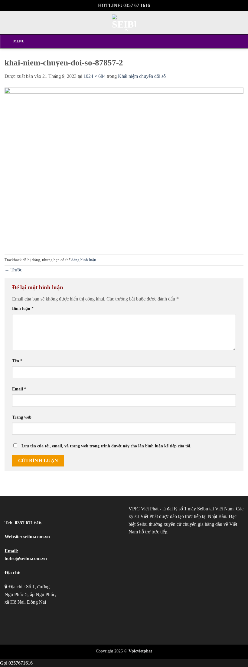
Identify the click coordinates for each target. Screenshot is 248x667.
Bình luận (23, 308)
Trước (13, 269)
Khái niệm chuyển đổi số (142, 76)
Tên (17, 360)
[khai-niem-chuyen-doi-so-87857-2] (124, 166)
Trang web (21, 417)
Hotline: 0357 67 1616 (124, 5)
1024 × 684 (94, 76)
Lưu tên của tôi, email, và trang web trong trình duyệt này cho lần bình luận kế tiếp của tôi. (106, 445)
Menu (18, 41)
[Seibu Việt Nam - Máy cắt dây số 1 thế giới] (124, 22)
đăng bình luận (83, 260)
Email (19, 389)
